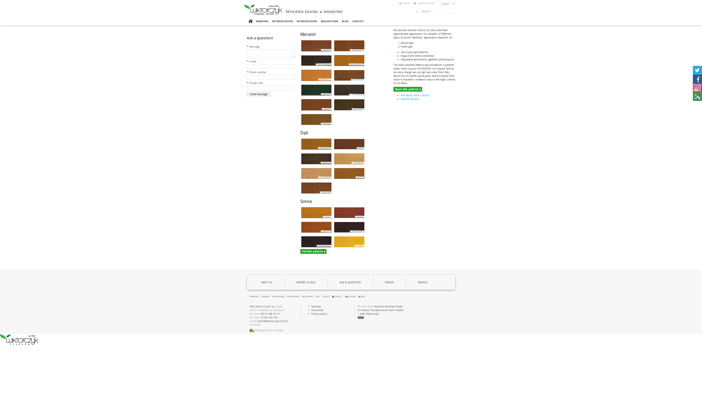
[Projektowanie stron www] (361, 317)
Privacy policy (319, 313)
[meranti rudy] (316, 104)
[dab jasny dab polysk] (316, 144)
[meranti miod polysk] (316, 75)
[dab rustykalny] (316, 158)
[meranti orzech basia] (349, 75)
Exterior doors (282, 21)
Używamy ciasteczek (426, 3)
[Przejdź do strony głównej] (314, 8)
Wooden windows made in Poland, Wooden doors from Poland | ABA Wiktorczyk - (380, 310)
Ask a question (350, 282)
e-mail (251, 61)
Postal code (255, 83)
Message (253, 46)
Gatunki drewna (410, 99)
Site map (352, 296)
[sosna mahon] (349, 212)
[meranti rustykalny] (349, 104)
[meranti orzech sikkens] (349, 45)
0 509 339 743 (269, 317)
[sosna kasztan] (316, 227)
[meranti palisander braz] (349, 90)
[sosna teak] (316, 212)
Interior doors (307, 21)
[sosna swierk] (349, 241)
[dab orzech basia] (316, 188)
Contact (358, 21)
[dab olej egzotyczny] (316, 173)
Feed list (338, 296)
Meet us (266, 282)
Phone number (257, 72)
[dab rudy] (349, 144)
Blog (345, 21)
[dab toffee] (349, 173)
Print (363, 296)
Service (423, 282)
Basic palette (406, 89)
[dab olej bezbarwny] (349, 158)
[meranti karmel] (316, 119)
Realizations (329, 21)
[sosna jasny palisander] (349, 227)
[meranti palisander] (316, 60)
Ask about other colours (415, 95)
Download (317, 310)
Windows (262, 21)
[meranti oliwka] (316, 90)
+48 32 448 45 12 (269, 313)
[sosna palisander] (316, 241)
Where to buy (306, 282)
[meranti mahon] (316, 45)
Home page (250, 21)
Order (389, 282)
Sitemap (406, 3)
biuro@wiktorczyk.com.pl (272, 321)
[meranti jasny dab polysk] (349, 60)
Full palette (312, 251)
